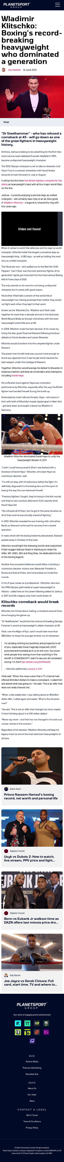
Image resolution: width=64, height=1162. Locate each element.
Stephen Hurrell (17, 851)
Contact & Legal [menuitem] (32, 1109)
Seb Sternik (15, 975)
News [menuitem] (32, 1101)
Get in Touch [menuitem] (32, 1115)
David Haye (18, 375)
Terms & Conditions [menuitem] (32, 1121)
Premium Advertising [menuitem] (32, 1068)
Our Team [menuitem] (32, 1095)
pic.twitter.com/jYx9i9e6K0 (36, 662)
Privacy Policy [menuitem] (32, 1128)
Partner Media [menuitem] (32, 1062)
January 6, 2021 (35, 669)
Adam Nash (15, 789)
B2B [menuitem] (32, 1056)
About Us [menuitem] (32, 1088)
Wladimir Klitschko (13, 202)
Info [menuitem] (32, 1082)
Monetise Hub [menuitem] (32, 1074)
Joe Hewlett (14, 70)
